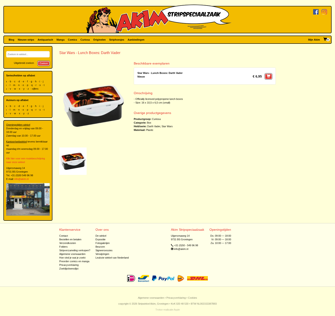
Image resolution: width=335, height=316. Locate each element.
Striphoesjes (116, 39)
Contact (63, 235)
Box (149, 122)
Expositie (100, 239)
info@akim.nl (21, 179)
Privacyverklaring (69, 265)
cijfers (36, 88)
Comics (72, 39)
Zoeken (43, 63)
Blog (11, 39)
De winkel (100, 235)
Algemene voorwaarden (72, 254)
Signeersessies (104, 250)
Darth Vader (153, 126)
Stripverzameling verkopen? (74, 250)
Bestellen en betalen (70, 239)
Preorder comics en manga (74, 261)
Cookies (192, 297)
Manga (60, 39)
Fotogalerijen (102, 243)
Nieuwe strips (26, 39)
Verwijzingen (102, 254)
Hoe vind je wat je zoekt (72, 257)
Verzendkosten (67, 243)
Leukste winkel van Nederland (112, 257)
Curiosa (85, 39)
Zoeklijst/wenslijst (68, 268)
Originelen (99, 39)
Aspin (177, 309)
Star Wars (167, 126)
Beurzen (100, 246)
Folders (63, 246)
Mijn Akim (314, 39)
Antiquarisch (45, 39)
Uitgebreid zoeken (24, 63)
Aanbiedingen (136, 39)
